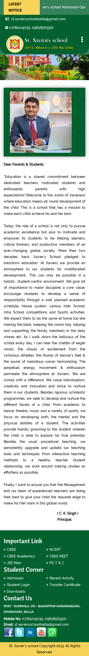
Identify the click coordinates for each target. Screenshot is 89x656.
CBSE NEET (58, 556)
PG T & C (56, 563)
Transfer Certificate (64, 585)
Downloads (16, 591)
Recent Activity (61, 578)
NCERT (55, 550)
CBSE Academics (21, 556)
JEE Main (14, 563)
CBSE (11, 550)
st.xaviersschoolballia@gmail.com (38, 19)
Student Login (18, 585)
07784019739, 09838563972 (31, 28)
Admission (15, 578)
